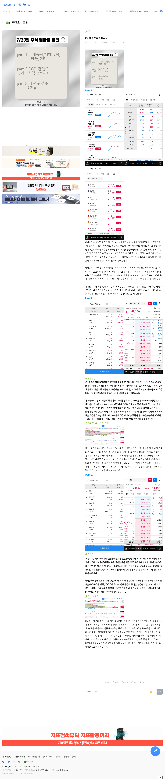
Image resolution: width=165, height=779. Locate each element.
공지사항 (58, 757)
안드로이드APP (47, 757)
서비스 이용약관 (6, 757)
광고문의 (66, 757)
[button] (26, 145)
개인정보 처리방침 (20, 757)
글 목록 (107, 682)
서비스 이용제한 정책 (34, 757)
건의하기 (74, 757)
